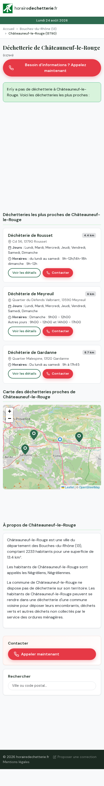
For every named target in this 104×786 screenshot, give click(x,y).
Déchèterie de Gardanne (32, 352)
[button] (60, 439)
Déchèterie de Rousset (30, 235)
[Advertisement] (52, 158)
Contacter (60, 273)
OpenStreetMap (89, 487)
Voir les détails (24, 273)
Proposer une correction (77, 757)
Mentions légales (16, 762)
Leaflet (69, 487)
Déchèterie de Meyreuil (31, 293)
